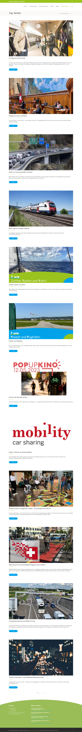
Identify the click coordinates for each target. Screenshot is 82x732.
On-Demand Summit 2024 (17, 58)
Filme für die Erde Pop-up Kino (18, 397)
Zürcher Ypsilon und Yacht (17, 284)
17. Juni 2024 (11, 117)
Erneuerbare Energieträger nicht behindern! (40, 712)
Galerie (52, 6)
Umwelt (18, 117)
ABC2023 (16, 286)
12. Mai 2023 (11, 399)
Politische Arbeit (33, 6)
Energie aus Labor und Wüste (18, 116)
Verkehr (20, 117)
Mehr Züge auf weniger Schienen (19, 228)
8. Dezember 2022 (12, 510)
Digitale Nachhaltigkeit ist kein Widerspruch (40, 720)
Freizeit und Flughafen (15, 341)
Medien (57, 6)
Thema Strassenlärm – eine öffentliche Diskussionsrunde (26, 677)
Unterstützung (64, 6)
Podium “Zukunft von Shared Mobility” (20, 452)
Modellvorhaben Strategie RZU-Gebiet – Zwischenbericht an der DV (30, 508)
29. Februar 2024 (11, 230)
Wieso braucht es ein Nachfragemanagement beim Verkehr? (27, 565)
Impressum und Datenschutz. (34, 730)
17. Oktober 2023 (11, 286)
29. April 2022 (11, 566)
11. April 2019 (10, 679)
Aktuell (25, 6)
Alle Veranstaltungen (65, 13)
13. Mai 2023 (11, 454)
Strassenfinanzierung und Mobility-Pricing (22, 621)
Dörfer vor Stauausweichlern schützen (20, 172)
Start (60, 13)
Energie (15, 117)
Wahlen (22, 286)
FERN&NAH (57, 730)
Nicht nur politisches (43, 6)
